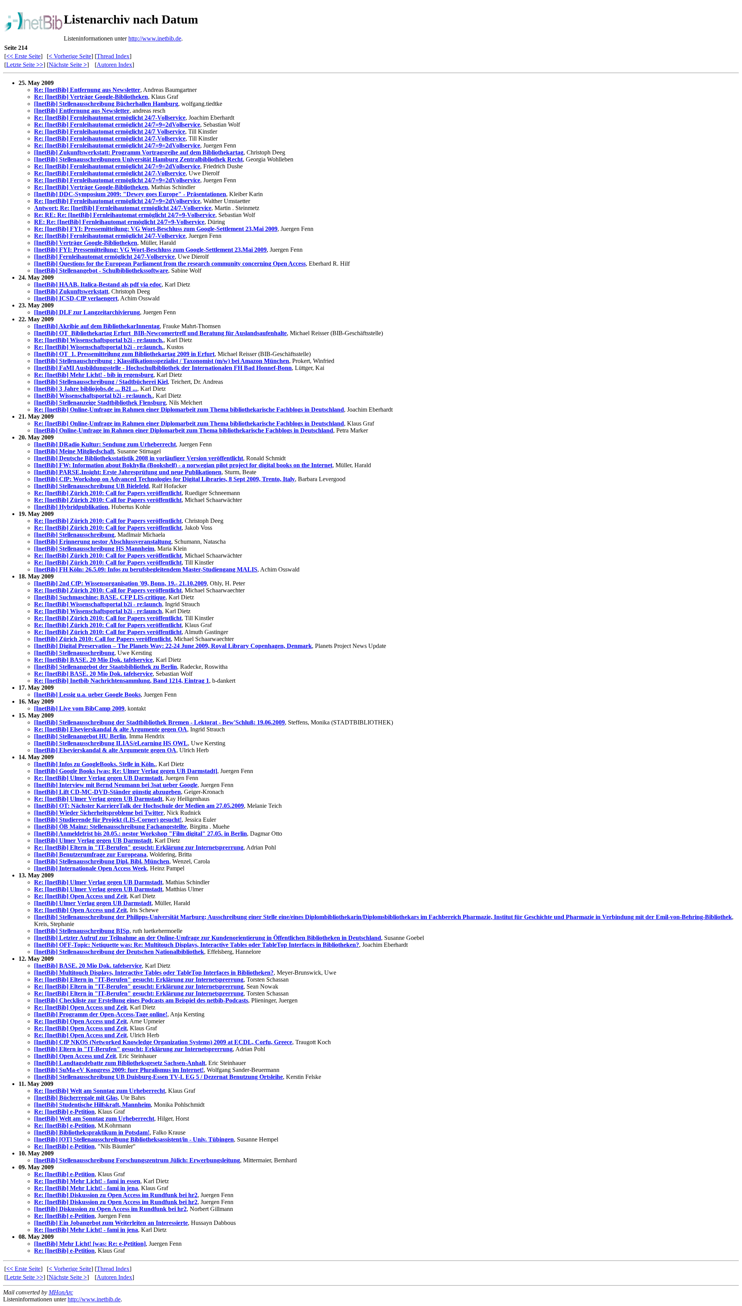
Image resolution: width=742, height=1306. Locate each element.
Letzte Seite (24, 64)
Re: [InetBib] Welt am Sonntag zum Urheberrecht (99, 1090)
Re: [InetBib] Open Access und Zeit (80, 896)
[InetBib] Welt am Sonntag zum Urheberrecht (94, 1118)
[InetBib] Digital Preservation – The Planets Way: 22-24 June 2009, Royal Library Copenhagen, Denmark (173, 646)
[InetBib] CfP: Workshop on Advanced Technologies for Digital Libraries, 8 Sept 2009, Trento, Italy (164, 479)
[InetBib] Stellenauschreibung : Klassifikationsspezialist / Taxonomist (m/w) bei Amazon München (161, 361)
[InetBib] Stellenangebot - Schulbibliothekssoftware (101, 270)
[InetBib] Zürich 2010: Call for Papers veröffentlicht (102, 639)
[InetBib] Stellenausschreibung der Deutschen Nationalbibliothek (119, 951)
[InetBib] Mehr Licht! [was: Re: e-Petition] (90, 1243)
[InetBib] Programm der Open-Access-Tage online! (100, 1014)
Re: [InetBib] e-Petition (64, 1111)
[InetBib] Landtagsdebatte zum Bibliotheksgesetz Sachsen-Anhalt (119, 1063)
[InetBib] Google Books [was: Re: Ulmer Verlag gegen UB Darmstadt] (125, 771)
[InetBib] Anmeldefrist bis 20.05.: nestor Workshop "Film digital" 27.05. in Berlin (140, 833)
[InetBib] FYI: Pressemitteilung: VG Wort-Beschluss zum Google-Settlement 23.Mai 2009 (150, 249)
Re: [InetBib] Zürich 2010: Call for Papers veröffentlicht (108, 493)
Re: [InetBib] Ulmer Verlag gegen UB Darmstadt (98, 778)
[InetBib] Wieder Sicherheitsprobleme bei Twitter (98, 812)
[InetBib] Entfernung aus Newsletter (81, 110)
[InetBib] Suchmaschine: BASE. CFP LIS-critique (99, 597)
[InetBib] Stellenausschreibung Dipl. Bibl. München (101, 861)
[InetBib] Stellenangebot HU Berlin (80, 736)
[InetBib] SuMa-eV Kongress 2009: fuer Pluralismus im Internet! (119, 1070)
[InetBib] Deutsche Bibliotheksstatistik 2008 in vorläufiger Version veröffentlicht (138, 458)
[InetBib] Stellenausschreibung (74, 534)
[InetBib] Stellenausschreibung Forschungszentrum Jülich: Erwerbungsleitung (137, 1160)
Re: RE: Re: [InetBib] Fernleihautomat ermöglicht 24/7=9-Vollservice (124, 215)
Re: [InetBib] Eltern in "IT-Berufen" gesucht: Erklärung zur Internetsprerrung (138, 847)
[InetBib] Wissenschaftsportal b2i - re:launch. (93, 395)
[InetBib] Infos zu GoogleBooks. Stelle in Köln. (94, 764)
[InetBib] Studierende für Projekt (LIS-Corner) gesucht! (108, 819)
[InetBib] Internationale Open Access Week (90, 868)
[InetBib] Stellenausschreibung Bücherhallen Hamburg (106, 103)
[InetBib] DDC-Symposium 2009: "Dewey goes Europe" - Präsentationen (130, 194)
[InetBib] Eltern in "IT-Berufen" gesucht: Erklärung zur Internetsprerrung (133, 1049)
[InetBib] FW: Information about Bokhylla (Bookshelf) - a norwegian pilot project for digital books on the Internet (183, 465)
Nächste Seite (68, 64)
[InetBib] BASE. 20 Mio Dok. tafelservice (88, 965)
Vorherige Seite (70, 56)
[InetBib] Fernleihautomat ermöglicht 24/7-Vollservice (104, 256)
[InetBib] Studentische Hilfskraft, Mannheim (92, 1104)
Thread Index (113, 56)
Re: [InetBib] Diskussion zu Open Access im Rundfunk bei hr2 (115, 1195)
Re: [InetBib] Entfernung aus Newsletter (87, 90)
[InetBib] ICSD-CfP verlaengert (75, 298)
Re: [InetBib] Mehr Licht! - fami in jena (86, 1188)
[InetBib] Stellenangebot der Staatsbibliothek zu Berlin (105, 666)
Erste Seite (23, 56)
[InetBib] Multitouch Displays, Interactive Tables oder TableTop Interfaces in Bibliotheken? (154, 972)
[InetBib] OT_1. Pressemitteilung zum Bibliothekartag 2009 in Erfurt (124, 354)
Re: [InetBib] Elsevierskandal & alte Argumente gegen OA (110, 729)
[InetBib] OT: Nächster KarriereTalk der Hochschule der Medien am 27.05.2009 (139, 805)
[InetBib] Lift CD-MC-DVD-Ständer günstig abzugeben (107, 792)
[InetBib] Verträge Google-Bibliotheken (85, 242)
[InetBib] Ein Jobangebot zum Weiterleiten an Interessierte (111, 1222)
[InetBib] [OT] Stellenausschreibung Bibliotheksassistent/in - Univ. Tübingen (134, 1139)
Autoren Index (114, 64)
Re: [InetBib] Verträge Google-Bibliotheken (91, 96)
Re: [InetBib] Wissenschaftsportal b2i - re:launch (98, 604)
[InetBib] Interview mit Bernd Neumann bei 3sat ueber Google (115, 785)
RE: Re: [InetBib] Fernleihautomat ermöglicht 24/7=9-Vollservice (119, 222)
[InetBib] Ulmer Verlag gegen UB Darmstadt (92, 840)
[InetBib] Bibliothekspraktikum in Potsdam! (92, 1132)
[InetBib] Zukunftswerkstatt (71, 291)
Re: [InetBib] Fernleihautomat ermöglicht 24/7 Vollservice (109, 131)
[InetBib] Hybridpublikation (71, 507)
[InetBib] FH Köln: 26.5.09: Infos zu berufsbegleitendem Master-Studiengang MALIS (145, 569)
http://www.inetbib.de (154, 38)
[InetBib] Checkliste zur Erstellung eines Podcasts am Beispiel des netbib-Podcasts (141, 1000)
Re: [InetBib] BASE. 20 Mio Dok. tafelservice (93, 659)
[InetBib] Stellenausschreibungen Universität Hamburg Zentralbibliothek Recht (138, 159)
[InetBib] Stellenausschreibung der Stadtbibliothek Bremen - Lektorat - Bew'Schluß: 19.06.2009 (159, 722)
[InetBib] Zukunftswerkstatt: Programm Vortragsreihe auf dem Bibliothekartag (138, 152)
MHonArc (61, 1292)
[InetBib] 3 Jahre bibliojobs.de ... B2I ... (85, 388)
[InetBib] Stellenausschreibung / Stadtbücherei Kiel (101, 381)
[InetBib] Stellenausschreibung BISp (81, 931)
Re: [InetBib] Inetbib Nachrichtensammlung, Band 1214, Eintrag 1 (121, 680)
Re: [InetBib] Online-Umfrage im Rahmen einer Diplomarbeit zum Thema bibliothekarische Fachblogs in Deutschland (189, 409)
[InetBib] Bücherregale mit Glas (75, 1097)
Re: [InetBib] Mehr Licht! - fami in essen (87, 1181)
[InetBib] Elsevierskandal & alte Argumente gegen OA (105, 750)
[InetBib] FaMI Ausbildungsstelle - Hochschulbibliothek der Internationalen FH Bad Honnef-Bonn (163, 368)
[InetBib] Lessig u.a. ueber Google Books (87, 694)
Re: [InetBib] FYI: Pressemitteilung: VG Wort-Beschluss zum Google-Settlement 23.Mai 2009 (155, 229)
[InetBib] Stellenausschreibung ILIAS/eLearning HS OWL (111, 743)
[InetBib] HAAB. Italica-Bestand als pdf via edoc (98, 284)
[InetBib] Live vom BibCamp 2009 (79, 708)
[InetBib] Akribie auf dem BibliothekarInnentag (97, 326)
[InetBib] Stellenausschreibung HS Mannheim (94, 548)
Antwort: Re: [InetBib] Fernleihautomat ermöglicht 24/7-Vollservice (122, 208)
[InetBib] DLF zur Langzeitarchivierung (87, 312)
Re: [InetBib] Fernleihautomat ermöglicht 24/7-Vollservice (110, 117)
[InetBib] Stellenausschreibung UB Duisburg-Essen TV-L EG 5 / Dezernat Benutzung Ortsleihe (158, 1077)
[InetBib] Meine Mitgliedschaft (74, 451)
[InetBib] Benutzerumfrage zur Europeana (90, 854)
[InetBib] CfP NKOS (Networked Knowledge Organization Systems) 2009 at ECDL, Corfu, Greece (163, 1042)
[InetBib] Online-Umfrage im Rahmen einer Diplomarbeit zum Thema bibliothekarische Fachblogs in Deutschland (183, 430)
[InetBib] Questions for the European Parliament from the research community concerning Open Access (170, 263)
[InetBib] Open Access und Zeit (75, 1056)
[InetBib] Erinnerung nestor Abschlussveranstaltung (102, 541)
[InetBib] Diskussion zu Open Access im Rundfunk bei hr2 (110, 1209)
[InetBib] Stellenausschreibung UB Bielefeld (91, 486)
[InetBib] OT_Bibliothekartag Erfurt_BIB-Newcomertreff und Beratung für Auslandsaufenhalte (160, 333)
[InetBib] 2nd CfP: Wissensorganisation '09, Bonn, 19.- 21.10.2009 (120, 583)
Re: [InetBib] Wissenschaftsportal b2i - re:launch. (98, 340)
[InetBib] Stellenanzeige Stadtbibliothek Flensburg (100, 402)
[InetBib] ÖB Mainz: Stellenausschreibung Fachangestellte (110, 826)
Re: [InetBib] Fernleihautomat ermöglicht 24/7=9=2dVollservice (117, 124)
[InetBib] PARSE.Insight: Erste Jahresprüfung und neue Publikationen (127, 472)
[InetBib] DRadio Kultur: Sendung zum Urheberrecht (105, 444)
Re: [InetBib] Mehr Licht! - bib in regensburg (93, 374)
